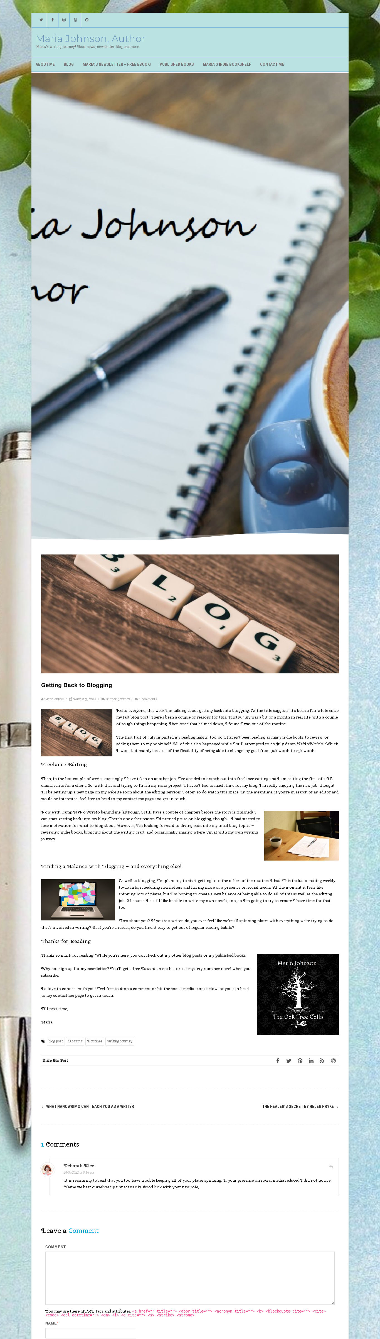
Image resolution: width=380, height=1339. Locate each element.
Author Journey (118, 699)
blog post (56, 1041)
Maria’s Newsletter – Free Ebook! (117, 64)
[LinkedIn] (311, 1060)
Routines (94, 1041)
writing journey (119, 1041)
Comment (55, 1247)
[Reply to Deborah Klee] (331, 1167)
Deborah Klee (79, 1166)
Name (51, 1323)
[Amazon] (75, 20)
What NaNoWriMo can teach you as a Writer (87, 1106)
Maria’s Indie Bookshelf (227, 64)
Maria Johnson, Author (90, 39)
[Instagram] (64, 20)
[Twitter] (41, 20)
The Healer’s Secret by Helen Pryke (300, 1106)
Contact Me (272, 64)
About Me (45, 64)
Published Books (177, 64)
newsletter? (98, 968)
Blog (69, 64)
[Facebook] (52, 20)
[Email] (333, 1060)
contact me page (138, 798)
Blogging (75, 1041)
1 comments (148, 699)
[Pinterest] (86, 20)
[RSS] (322, 1060)
